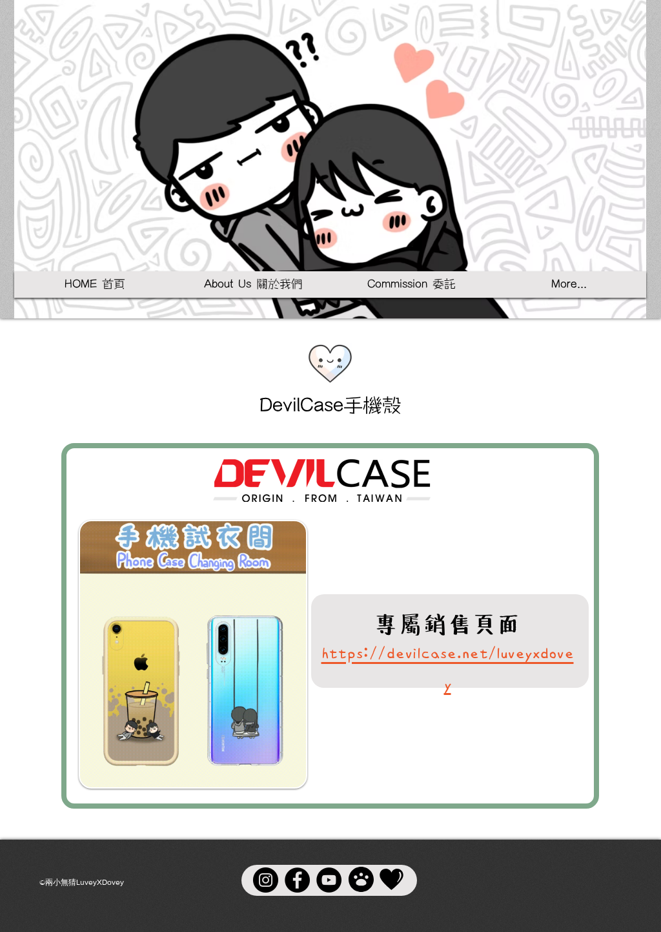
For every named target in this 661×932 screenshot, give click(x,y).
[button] (253, 284)
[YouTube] (328, 880)
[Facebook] (297, 880)
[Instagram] (265, 880)
